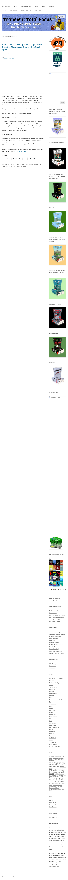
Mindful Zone (52, 719)
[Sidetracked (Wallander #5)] (54, 575)
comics (51, 761)
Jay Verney (23, 166)
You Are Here (6, 6)
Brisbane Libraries (54, 611)
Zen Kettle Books (26, 10)
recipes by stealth (53, 786)
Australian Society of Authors (57, 634)
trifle (60, 789)
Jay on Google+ (53, 817)
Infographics (52, 710)
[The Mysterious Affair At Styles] (61, 565)
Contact (51, 6)
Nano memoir (52, 723)
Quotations (52, 731)
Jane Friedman (53, 647)
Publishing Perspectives (55, 651)
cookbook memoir (58, 760)
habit (50, 770)
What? (36, 6)
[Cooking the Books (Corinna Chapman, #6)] (61, 586)
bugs (60, 758)
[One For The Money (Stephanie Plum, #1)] (54, 586)
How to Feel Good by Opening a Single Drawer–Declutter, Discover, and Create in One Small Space (22, 47)
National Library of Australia (56, 617)
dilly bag (54, 769)
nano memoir (60, 781)
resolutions (54, 787)
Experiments (52, 704)
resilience (60, 786)
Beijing (50, 758)
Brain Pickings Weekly (55, 636)
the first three (55, 789)
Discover (27, 164)
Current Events (53, 687)
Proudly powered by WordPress (10, 877)
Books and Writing (54, 683)
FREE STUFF (38, 10)
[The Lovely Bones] (61, 581)
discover (8, 166)
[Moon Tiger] (51, 586)
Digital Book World (54, 642)
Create (17, 164)
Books (56, 758)
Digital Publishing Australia (56, 644)
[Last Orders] (54, 580)
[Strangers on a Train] (54, 565)
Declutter (22, 164)
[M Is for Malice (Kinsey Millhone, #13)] (51, 576)
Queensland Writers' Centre (56, 653)
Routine (61, 788)
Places (51, 729)
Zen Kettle (52, 668)
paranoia (55, 785)
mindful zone (56, 780)
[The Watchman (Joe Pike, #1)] (58, 581)
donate (58, 769)
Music (50, 721)
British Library (53, 613)
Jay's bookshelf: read (54, 559)
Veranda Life (52, 666)
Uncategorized (53, 744)
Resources (13, 10)
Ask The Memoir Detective (56, 678)
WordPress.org (53, 807)
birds (54, 758)
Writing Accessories (54, 746)
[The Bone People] (51, 581)
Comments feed (53, 804)
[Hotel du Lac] (58, 565)
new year (53, 783)
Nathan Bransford (54, 649)
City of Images (53, 663)
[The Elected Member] (51, 570)
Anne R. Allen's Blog (54, 632)
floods (63, 769)
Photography (52, 725)
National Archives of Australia (57, 615)
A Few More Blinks (20, 151)
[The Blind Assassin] (61, 570)
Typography (52, 742)
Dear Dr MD (52, 764)
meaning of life (56, 772)
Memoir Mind (52, 714)
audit (63, 756)
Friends (51, 708)
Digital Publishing (53, 693)
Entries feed (52, 802)
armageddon (58, 756)
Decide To (52, 689)
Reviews (51, 733)
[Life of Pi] (54, 570)
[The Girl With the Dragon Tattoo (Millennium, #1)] (61, 575)
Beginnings (52, 680)
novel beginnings (61, 783)
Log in (51, 800)
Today (51, 740)
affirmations (52, 756)
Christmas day (60, 759)
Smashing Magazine (54, 598)
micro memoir (52, 775)
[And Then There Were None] (58, 575)
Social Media (52, 738)
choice (55, 759)
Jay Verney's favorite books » (58, 589)
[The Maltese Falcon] (58, 586)
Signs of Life (52, 735)
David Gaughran (53, 638)
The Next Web (53, 600)
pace (50, 785)
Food (50, 706)
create (38, 164)
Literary (51, 712)
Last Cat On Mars (58, 770)
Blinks (15, 6)
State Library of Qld (54, 619)
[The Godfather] (58, 570)
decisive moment (57, 765)
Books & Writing (26, 6)
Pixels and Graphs (54, 727)
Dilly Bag (51, 695)
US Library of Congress (55, 621)
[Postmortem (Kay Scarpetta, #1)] (51, 565)
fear (61, 769)
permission (59, 785)
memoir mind (59, 774)
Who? (43, 6)
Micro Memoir (53, 716)
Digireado (52, 640)
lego (50, 772)
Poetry (4, 10)
